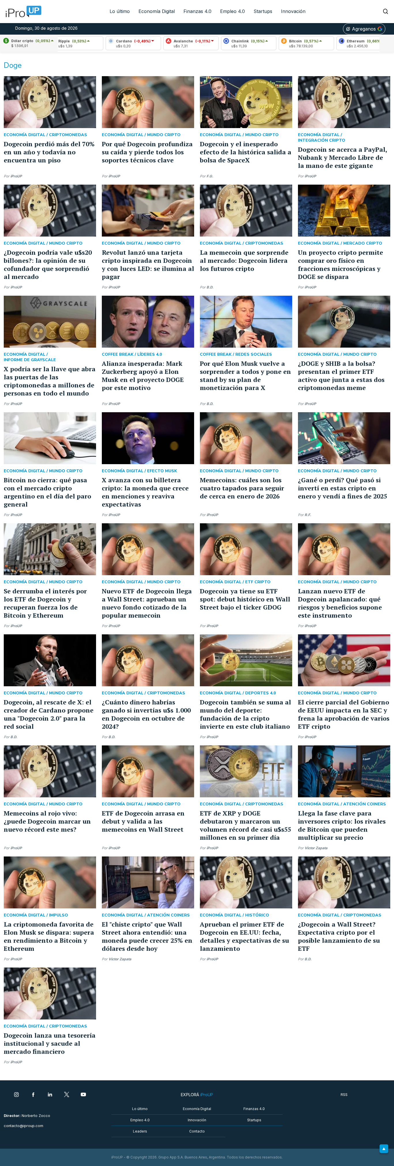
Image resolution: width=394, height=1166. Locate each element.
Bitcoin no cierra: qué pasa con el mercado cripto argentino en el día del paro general (47, 492)
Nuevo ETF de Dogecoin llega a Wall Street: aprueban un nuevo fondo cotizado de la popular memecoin (147, 603)
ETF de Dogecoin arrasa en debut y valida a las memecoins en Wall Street (143, 821)
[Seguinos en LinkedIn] (49, 1095)
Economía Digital (156, 11)
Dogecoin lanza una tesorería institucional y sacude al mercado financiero (49, 1043)
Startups (263, 11)
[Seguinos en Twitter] (66, 1095)
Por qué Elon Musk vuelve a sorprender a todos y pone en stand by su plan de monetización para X (245, 375)
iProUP (16, 176)
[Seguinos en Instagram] (16, 1095)
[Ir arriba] (384, 1148)
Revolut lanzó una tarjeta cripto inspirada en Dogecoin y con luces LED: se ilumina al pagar (148, 264)
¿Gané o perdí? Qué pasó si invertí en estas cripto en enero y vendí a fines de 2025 (342, 488)
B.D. (210, 287)
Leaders (140, 1131)
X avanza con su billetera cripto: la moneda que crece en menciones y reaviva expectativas (145, 492)
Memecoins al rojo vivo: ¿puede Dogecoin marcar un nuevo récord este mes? (47, 821)
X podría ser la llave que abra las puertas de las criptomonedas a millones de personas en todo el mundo (49, 381)
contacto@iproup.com (23, 1126)
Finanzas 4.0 (197, 11)
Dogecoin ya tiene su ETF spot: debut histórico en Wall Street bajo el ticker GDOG (245, 599)
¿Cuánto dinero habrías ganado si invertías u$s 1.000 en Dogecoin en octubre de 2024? (146, 714)
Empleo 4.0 (232, 11)
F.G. (210, 176)
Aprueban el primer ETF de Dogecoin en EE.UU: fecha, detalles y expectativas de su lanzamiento (244, 936)
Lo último (120, 11)
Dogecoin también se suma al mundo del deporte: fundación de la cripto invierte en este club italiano (245, 714)
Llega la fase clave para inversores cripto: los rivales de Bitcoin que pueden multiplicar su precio (342, 825)
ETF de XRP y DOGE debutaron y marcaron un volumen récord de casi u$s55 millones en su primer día (245, 825)
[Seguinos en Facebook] (33, 1095)
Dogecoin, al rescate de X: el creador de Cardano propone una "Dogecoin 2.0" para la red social (48, 714)
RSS (344, 1094)
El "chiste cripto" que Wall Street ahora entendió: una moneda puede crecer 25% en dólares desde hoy (147, 936)
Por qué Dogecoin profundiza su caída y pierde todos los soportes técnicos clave (147, 152)
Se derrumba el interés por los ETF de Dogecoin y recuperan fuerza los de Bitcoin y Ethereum (45, 603)
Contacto (197, 1131)
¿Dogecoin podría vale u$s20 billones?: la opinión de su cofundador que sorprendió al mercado (48, 264)
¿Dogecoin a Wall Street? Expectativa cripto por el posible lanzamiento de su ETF (339, 936)
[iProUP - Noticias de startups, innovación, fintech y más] (21, 11)
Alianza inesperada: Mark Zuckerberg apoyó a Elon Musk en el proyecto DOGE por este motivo (143, 375)
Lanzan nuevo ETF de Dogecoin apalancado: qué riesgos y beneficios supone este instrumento (340, 603)
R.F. (308, 515)
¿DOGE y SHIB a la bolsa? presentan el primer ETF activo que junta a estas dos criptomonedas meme (341, 375)
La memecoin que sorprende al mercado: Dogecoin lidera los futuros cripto (244, 260)
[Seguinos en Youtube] (83, 1095)
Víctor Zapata (316, 848)
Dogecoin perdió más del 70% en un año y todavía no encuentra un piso (49, 152)
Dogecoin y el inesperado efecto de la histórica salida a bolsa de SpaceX (245, 152)
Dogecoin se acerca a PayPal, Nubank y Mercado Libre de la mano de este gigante (342, 157)
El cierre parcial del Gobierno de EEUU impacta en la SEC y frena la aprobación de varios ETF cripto (343, 714)
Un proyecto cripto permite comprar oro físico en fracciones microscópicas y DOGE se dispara (340, 264)
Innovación (293, 11)
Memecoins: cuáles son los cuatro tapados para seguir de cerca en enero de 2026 (242, 488)
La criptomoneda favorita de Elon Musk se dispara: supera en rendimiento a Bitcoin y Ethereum (49, 936)
